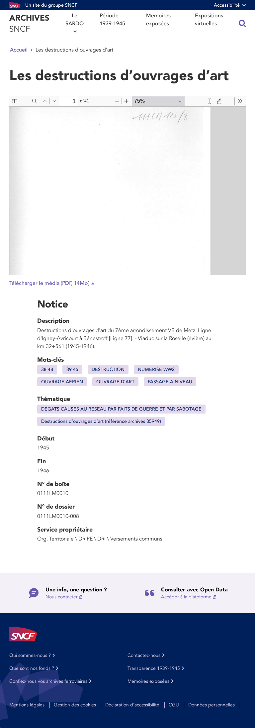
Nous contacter (61, 597)
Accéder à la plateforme (186, 597)
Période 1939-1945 (112, 19)
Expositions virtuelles (209, 19)
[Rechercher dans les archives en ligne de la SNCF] (242, 23)
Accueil (19, 50)
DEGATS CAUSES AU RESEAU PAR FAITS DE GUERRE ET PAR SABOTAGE (121, 409)
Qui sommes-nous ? (30, 655)
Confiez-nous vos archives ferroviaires (48, 681)
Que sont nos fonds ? (31, 668)
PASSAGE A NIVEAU (170, 382)
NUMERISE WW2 (156, 369)
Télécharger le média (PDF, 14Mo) (49, 283)
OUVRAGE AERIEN (62, 382)
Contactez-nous (144, 655)
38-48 (47, 369)
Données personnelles (211, 705)
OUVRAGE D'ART (115, 382)
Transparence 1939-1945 (154, 668)
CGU (174, 705)
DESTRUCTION (108, 369)
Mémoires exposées (158, 19)
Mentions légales (26, 705)
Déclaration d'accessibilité (132, 705)
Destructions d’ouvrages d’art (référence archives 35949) (101, 421)
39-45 (72, 369)
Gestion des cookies (75, 705)
